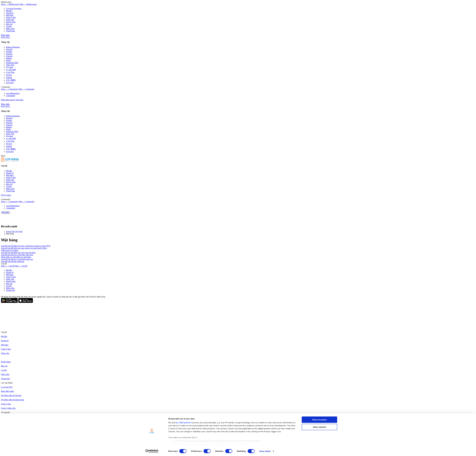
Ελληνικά (10, 83)
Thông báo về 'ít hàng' (9, 250)
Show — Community (9, 89)
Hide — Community (26, 89)
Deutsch (9, 49)
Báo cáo (9, 24)
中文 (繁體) (11, 80)
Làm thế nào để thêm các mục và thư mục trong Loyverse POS (25, 246)
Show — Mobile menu (10, 4)
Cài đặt (9, 26)
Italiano (9, 58)
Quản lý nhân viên (8, 408)
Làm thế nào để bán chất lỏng (12, 261)
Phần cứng (10, 29)
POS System (6, 195)
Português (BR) (12, 63)
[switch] (207, 451)
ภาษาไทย (10, 72)
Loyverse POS (7, 387)
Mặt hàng (9, 15)
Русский (9, 67)
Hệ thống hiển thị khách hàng (12, 400)
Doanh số (10, 13)
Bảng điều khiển (7, 391)
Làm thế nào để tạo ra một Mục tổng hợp (17, 255)
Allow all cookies (319, 420)
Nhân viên (10, 20)
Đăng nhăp (5, 35)
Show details (265, 451)
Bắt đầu (9, 11)
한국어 (9, 75)
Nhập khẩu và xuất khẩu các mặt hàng (16, 257)
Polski (8, 60)
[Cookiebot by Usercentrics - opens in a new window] (152, 451)
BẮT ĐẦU (5, 37)
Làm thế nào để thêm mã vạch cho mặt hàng (18, 253)
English (9, 52)
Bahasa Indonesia (13, 47)
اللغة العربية (11, 69)
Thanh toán (10, 31)
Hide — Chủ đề (21, 266)
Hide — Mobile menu (28, 4)
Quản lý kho (11, 17)
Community (10, 96)
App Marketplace (13, 93)
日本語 (9, 78)
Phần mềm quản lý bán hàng (12, 100)
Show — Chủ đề (7, 266)
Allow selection (319, 427)
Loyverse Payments (13, 8)
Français (9, 56)
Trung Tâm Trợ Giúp (14, 231)
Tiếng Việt (10, 65)
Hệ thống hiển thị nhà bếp (11, 395)
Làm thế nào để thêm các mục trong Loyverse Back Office (24, 248)
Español (9, 54)
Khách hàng (10, 22)
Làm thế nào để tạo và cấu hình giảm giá (17, 259)
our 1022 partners (184, 423)
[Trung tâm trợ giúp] (10, 161)
